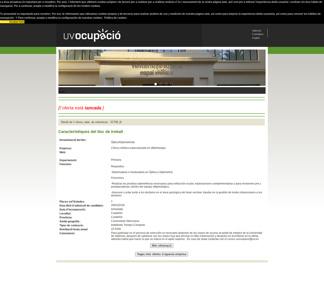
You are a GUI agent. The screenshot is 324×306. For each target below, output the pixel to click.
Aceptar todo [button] (16, 21)
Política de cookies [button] (115, 17)
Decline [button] (4, 21)
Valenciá (256, 30)
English (256, 38)
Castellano (257, 34)
